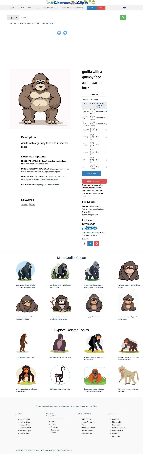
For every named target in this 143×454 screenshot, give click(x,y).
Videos (53, 433)
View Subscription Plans (49, 180)
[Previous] (59, 33)
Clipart (21, 8)
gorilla (32, 204)
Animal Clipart (33, 23)
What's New (24, 433)
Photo (37, 8)
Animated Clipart (50, 8)
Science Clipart (25, 430)
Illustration (66, 8)
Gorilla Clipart (48, 23)
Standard (96, 100)
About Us (115, 419)
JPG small (85, 152)
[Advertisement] (71, 52)
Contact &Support (118, 428)
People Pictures (87, 430)
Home (12, 8)
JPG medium (85, 144)
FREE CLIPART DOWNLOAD (86, 123)
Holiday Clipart (25, 428)
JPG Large (85, 137)
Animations (55, 427)
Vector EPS (86, 130)
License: (85, 100)
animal (24, 204)
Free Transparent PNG (86, 111)
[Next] (65, 33)
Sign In (101, 8)
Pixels (92, 104)
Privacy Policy (117, 430)
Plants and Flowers (89, 428)
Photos (53, 424)
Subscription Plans (92, 232)
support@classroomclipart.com (47, 185)
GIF (84, 167)
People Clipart (25, 425)
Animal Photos (87, 433)
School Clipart (25, 419)
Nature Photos (87, 419)
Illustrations (55, 430)
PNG (29, 8)
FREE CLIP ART (85, 117)
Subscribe (92, 8)
